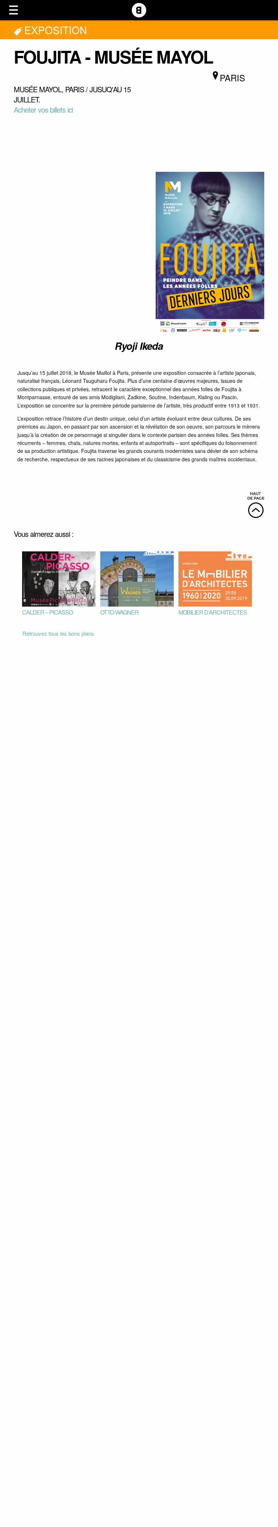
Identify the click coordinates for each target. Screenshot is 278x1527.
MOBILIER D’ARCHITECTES (212, 612)
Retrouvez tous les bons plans (58, 633)
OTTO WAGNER (119, 612)
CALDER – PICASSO (47, 612)
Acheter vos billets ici (43, 109)
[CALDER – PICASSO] (59, 578)
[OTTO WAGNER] (137, 578)
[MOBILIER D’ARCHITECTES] (215, 578)
